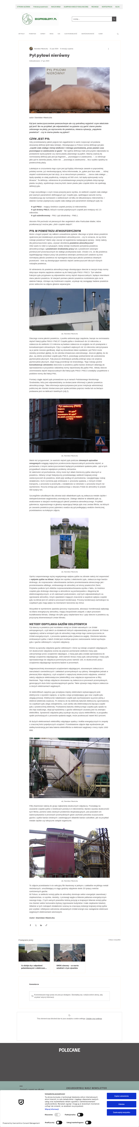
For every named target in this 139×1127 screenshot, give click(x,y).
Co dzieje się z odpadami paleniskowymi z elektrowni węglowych (33, 966)
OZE (59, 33)
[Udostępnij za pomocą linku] (46, 925)
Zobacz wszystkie (114, 940)
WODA (51, 33)
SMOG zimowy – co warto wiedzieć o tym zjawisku (67, 966)
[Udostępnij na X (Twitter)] (36, 925)
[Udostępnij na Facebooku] (30, 925)
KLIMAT (101, 33)
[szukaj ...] (114, 19)
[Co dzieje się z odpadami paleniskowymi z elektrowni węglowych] (34, 953)
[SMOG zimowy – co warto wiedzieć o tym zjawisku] (69, 953)
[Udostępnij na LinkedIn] (41, 925)
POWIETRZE (32, 33)
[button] (118, 34)
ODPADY (42, 33)
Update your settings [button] (94, 1019)
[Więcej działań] (108, 48)
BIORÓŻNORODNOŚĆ (88, 33)
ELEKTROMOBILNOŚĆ (71, 33)
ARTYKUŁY (21, 33)
